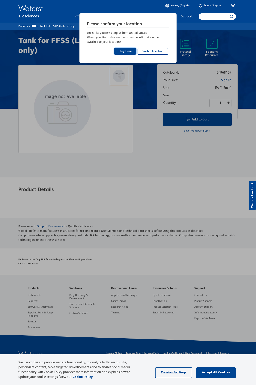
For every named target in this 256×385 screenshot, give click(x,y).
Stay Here (125, 51)
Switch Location (152, 51)
